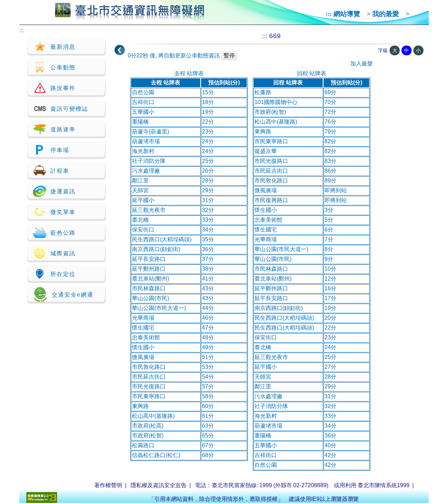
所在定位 (63, 274)
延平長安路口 (149, 259)
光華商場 (143, 318)
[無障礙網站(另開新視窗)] (41, 501)
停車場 (59, 150)
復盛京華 (265, 151)
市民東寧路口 (149, 396)
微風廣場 (143, 357)
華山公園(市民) (150, 298)
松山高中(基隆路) (153, 416)
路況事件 (63, 88)
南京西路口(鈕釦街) (156, 249)
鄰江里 (140, 181)
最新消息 (63, 47)
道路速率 (63, 129)
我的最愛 (385, 14)
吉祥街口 (143, 102)
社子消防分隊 (149, 161)
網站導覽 (347, 14)
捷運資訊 (63, 191)
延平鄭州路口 (149, 269)
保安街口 (143, 230)
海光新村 (143, 151)
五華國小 (143, 112)
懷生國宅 (143, 328)
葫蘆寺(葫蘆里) (150, 131)
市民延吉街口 (149, 377)
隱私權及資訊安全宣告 (159, 485)
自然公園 (143, 92)
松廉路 (262, 92)
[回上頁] (120, 50)
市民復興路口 (271, 200)
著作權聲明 (108, 485)
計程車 (59, 171)
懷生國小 (143, 347)
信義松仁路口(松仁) (156, 455)
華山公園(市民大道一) (159, 308)
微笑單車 (63, 212)
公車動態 (63, 67)
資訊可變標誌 (69, 109)
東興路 (140, 406)
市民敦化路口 (149, 367)
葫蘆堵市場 (146, 141)
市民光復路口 (149, 386)
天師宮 (140, 190)
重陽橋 (140, 122)
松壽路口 (143, 445)
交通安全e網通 (72, 295)
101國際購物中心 (276, 102)
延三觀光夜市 (149, 210)
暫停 (229, 55)
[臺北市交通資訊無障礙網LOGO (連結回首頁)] (129, 17)
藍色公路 (63, 233)
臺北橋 (140, 220)
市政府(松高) (147, 426)
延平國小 (143, 200)
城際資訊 (63, 253)
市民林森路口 (149, 288)
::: (329, 14)
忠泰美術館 (146, 337)
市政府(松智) (147, 436)
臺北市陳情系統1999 (384, 485)
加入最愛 (361, 64)
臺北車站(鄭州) (150, 279)
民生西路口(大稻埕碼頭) (161, 239)
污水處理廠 (146, 171)
